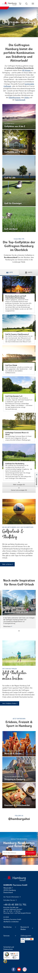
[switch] (14, 957)
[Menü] (18, 952)
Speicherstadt (20, 100)
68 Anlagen (26, 70)
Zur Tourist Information (11, 897)
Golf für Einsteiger (19, 193)
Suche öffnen (26, 3)
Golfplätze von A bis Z (19, 116)
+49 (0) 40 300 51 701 (14, 905)
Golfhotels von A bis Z (19, 142)
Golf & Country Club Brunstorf (19, 329)
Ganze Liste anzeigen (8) (19, 490)
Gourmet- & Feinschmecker (19, 795)
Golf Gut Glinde (19, 360)
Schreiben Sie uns (9, 900)
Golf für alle (19, 168)
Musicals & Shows (19, 743)
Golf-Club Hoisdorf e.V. (19, 393)
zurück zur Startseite (19, 878)
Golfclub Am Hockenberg (19, 462)
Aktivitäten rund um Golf (19, 609)
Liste (11, 272)
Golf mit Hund (19, 219)
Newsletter (36, 481)
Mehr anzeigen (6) (19, 484)
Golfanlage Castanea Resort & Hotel (19, 427)
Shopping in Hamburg (19, 769)
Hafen (26, 97)
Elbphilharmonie (14, 97)
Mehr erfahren (19, 532)
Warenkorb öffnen (20, 3)
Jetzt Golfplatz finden (19, 673)
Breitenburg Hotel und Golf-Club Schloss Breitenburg (19, 294)
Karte (30, 272)
